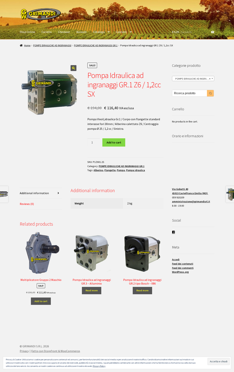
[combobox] (193, 78)
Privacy (24, 351)
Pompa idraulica (135, 170)
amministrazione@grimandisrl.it (191, 201)
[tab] (41, 193)
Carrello (46, 32)
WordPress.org (180, 272)
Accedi (176, 259)
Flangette (110, 170)
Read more (92, 290)
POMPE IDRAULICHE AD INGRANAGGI (52, 45)
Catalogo (99, 32)
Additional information (34, 193)
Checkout (64, 32)
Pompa (121, 170)
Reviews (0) (27, 204)
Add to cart (114, 142)
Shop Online (27, 32)
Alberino (98, 170)
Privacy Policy (99, 366)
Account (81, 32)
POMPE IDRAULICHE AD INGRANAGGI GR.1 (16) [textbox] (194, 78)
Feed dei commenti (183, 268)
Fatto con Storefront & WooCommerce (55, 351)
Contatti (121, 32)
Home (27, 45)
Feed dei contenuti (182, 263)
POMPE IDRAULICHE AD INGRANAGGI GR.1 (96, 45)
